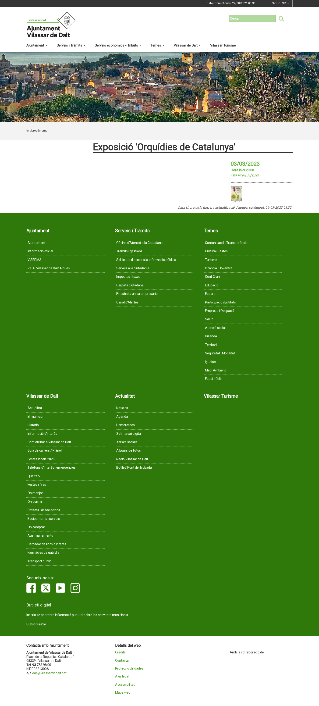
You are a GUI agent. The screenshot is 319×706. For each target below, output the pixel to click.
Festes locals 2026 (41, 459)
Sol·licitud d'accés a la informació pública (146, 260)
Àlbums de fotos (128, 450)
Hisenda (211, 336)
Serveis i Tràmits (69, 45)
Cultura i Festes (216, 251)
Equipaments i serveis (44, 519)
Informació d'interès (42, 433)
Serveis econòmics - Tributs (116, 45)
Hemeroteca (125, 425)
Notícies (122, 408)
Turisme (211, 260)
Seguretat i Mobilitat (220, 353)
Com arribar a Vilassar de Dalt (49, 442)
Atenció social (215, 328)
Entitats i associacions (44, 510)
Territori (211, 345)
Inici (29, 130)
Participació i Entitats (220, 302)
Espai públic (213, 379)
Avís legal (122, 676)
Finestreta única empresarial (137, 294)
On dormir (35, 501)
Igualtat (210, 362)
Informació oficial (40, 251)
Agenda (122, 416)
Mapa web (123, 692)
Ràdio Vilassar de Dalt (132, 459)
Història (33, 425)
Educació (211, 285)
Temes (156, 45)
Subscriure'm (36, 624)
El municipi (35, 416)
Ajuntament (35, 45)
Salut (209, 319)
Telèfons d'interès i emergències (52, 467)
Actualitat (35, 408)
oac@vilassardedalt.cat (49, 673)
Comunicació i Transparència (226, 243)
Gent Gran (212, 276)
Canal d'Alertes (127, 302)
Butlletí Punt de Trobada (134, 467)
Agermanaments (40, 535)
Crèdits (120, 652)
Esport (210, 294)
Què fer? (34, 476)
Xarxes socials (126, 442)
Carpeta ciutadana (130, 285)
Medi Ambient (215, 370)
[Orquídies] (236, 194)
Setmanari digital (129, 433)
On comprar (36, 527)
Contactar (122, 660)
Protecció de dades (129, 668)
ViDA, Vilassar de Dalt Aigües (49, 268)
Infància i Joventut (218, 268)
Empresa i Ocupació (219, 311)
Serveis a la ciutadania (132, 268)
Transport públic (39, 561)
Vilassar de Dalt (186, 45)
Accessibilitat (125, 684)
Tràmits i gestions (129, 251)
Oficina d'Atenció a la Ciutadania (139, 243)
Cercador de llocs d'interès (47, 544)
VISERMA (35, 260)
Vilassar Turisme (223, 45)
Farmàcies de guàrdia (43, 552)
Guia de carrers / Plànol (45, 450)
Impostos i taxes (128, 276)
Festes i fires (37, 484)
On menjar (35, 493)
